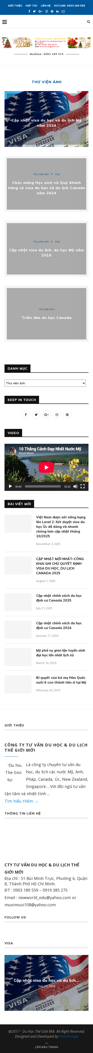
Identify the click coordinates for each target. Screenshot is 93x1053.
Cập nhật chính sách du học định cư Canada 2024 (59, 625)
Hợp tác (31, 5)
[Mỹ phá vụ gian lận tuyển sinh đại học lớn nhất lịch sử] (18, 657)
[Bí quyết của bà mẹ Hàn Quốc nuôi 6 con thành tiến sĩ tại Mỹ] (18, 684)
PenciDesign (68, 1036)
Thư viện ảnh (41, 111)
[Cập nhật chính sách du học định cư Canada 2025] (18, 602)
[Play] (10, 486)
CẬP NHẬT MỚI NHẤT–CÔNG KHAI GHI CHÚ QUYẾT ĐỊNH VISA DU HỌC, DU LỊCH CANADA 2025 (60, 566)
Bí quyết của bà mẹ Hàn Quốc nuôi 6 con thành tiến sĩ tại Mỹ (61, 679)
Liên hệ (46, 5)
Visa (57, 111)
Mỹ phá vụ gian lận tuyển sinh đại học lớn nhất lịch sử (60, 652)
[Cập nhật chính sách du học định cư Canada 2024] (18, 630)
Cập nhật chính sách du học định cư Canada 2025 (59, 597)
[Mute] (75, 486)
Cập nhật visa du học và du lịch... (46, 980)
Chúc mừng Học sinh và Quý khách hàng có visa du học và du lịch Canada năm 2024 (46, 187)
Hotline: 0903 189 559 (69, 5)
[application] (46, 467)
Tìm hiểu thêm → (21, 801)
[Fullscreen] (82, 486)
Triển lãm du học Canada (47, 317)
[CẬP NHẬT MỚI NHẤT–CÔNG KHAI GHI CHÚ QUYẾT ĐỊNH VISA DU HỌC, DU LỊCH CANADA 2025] (18, 565)
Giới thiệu (15, 5)
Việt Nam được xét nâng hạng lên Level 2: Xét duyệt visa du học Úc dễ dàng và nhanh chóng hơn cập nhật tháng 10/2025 (61, 526)
